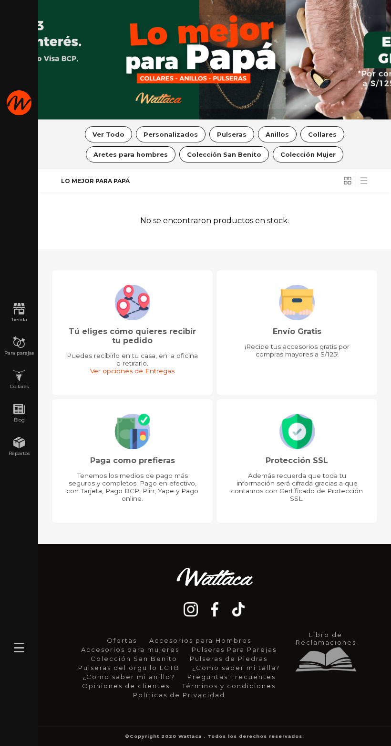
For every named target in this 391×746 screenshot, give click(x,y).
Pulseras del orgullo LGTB (129, 667)
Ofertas (122, 640)
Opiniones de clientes (126, 686)
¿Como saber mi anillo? (128, 677)
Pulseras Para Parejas (234, 649)
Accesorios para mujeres (130, 649)
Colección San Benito (224, 154)
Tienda (19, 319)
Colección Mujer (308, 154)
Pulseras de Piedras (229, 658)
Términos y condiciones (229, 686)
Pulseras (232, 134)
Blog (19, 420)
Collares (19, 386)
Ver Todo (108, 134)
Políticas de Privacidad (179, 695)
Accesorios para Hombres (200, 640)
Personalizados (171, 134)
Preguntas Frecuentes (231, 677)
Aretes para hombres (130, 154)
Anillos (277, 134)
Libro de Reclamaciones (326, 638)
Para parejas (19, 353)
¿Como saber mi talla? (236, 667)
